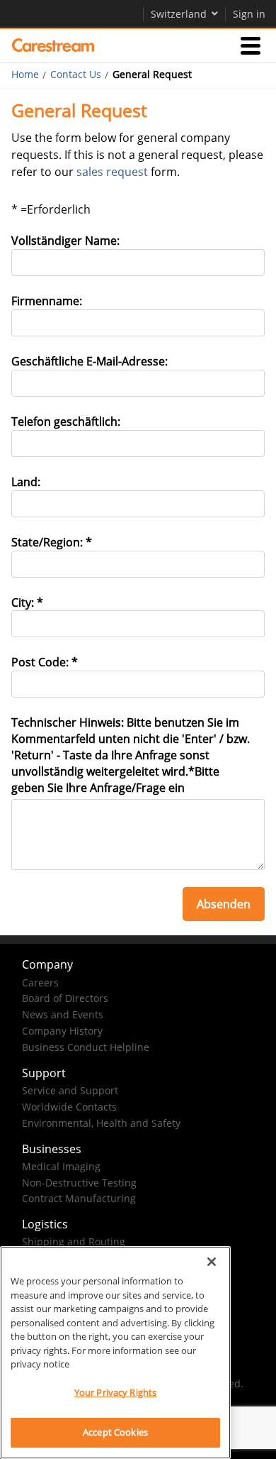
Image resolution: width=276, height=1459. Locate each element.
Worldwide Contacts (69, 1106)
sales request (112, 172)
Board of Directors (65, 998)
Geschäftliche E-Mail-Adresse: (89, 361)
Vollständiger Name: (65, 240)
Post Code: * (44, 662)
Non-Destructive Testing (79, 1182)
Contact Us (75, 74)
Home (25, 74)
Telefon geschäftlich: (65, 421)
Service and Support (70, 1090)
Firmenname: (46, 301)
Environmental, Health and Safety (101, 1123)
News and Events (62, 1014)
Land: (25, 482)
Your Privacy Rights (115, 1392)
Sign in (249, 14)
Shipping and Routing (73, 1241)
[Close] (211, 1261)
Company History (62, 1030)
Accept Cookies (115, 1432)
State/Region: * (51, 542)
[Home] (53, 45)
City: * (27, 602)
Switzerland (179, 14)
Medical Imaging (61, 1166)
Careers (40, 982)
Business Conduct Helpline (85, 1047)
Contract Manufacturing (79, 1198)
